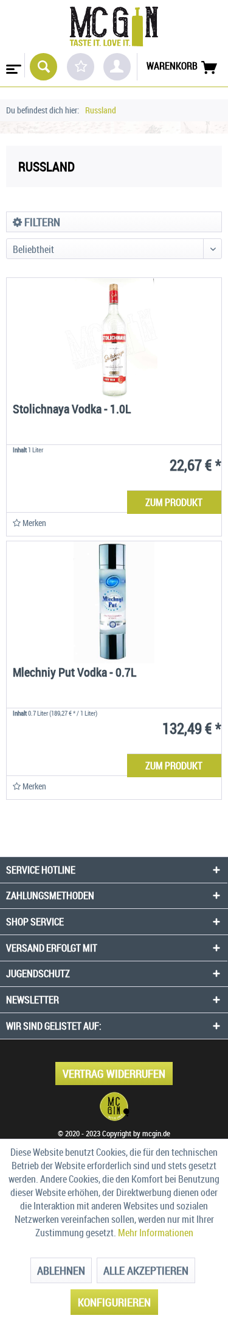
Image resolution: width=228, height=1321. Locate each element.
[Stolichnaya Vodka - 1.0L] (114, 339)
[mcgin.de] (114, 1106)
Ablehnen (61, 1270)
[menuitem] (12, 65)
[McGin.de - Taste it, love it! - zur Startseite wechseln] (113, 26)
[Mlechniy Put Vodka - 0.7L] (114, 602)
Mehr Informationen (155, 1232)
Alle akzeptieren (145, 1270)
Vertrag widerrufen (114, 1073)
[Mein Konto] (117, 66)
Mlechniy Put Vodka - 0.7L (74, 673)
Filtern (41, 222)
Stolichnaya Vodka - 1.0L (72, 410)
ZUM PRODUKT (173, 502)
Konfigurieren (114, 1302)
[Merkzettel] (80, 66)
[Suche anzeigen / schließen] (43, 66)
